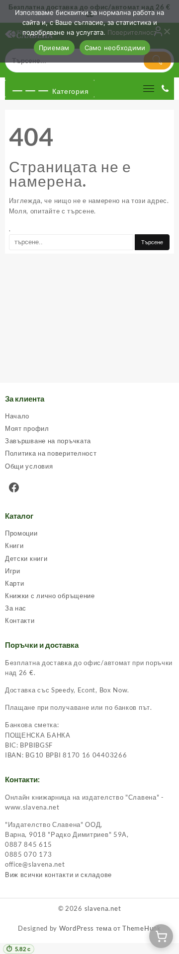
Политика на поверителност (51, 453)
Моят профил (27, 428)
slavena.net (103, 908)
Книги (14, 545)
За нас (15, 608)
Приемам (54, 48)
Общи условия (29, 466)
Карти (14, 583)
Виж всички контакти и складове (58, 875)
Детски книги (26, 558)
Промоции (21, 533)
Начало (17, 416)
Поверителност (132, 32)
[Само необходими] (167, 31)
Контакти (20, 620)
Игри (12, 571)
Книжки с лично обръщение (50, 596)
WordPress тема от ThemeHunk (110, 928)
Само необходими (115, 48)
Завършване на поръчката (48, 441)
